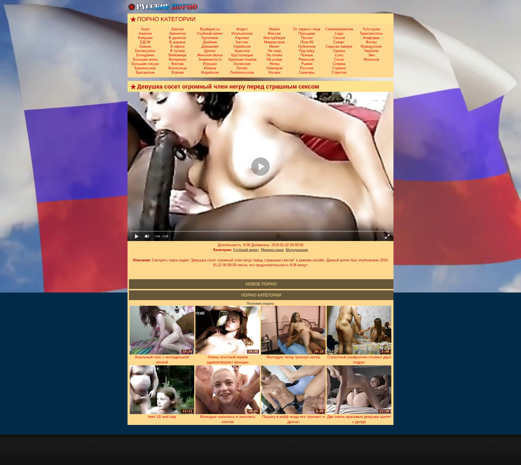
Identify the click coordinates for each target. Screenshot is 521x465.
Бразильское (145, 68)
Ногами (274, 72)
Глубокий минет (210, 33)
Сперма (339, 64)
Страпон (339, 68)
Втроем (177, 72)
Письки (307, 38)
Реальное (306, 59)
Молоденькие (297, 250)
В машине (177, 42)
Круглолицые (242, 55)
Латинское (242, 64)
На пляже (274, 55)
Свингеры (306, 72)
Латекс (242, 68)
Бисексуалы (145, 51)
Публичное (307, 46)
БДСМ (145, 42)
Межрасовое (274, 42)
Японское (371, 59)
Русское (306, 68)
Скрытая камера (339, 46)
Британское (145, 72)
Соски (339, 59)
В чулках (177, 51)
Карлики (242, 38)
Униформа (371, 38)
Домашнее (209, 46)
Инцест (242, 29)
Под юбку (306, 51)
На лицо (274, 51)
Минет (274, 46)
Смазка (339, 51)
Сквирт (339, 42)
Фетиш (371, 42)
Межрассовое (272, 250)
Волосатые (178, 68)
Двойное (210, 42)
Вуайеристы (210, 29)
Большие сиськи (145, 64)
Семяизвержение (339, 29)
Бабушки (145, 38)
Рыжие (306, 64)
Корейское (242, 46)
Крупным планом (242, 59)
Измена (210, 68)
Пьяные (306, 55)
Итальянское (242, 33)
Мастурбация (274, 38)
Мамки (274, 29)
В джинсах (177, 38)
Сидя (339, 33)
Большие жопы (145, 59)
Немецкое (274, 68)
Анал (145, 29)
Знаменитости (209, 59)
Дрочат (210, 51)
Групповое (209, 38)
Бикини (145, 46)
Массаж (274, 33)
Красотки (242, 51)
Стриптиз (339, 72)
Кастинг (242, 42)
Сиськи (339, 38)
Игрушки (210, 64)
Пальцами (306, 33)
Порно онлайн (163, 7)
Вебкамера (177, 55)
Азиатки (145, 33)
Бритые (177, 29)
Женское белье (210, 55)
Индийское (210, 72)
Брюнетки (178, 33)
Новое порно (261, 284)
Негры (274, 64)
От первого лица (306, 29)
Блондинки (145, 55)
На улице (274, 59)
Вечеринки (177, 59)
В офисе (177, 46)
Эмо (371, 55)
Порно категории (261, 295)
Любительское (242, 72)
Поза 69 (306, 42)
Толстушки (371, 29)
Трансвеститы (371, 33)
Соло (339, 55)
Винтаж (177, 64)
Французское (371, 46)
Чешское (371, 51)
